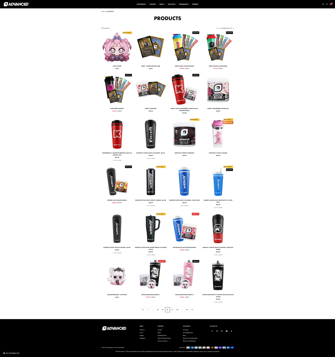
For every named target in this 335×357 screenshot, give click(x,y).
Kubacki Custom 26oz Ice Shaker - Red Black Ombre (218, 248)
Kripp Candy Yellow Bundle (184, 66)
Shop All (142, 330)
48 (177, 309)
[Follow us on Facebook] (212, 331)
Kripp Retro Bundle (117, 108)
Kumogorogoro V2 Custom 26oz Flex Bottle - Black (218, 296)
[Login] (327, 4)
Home (103, 11)
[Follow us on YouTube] (226, 331)
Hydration (142, 338)
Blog (184, 335)
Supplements (141, 4)
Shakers (152, 4)
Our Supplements (188, 332)
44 (158, 309)
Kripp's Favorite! (150, 108)
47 (172, 309)
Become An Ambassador (190, 338)
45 (162, 309)
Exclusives (171, 4)
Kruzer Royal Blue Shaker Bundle (184, 247)
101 (187, 309)
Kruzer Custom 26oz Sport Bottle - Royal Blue (218, 201)
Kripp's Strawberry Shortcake (218, 108)
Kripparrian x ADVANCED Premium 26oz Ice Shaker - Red (117, 154)
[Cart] (331, 4)
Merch (161, 4)
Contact (160, 330)
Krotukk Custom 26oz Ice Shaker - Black (150, 153)
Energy (142, 335)
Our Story (185, 330)
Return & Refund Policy (164, 338)
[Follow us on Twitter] (217, 331)
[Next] (191, 309)
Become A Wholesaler (189, 341)
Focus (141, 332)
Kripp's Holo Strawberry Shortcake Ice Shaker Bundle (184, 109)
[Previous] (143, 309)
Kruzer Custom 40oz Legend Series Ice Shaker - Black (150, 248)
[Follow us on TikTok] (231, 331)
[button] (11, 353)
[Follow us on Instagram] (221, 331)
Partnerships (183, 4)
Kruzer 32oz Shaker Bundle (117, 200)
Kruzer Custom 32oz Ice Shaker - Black (117, 247)
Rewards (195, 4)
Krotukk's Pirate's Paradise (184, 153)
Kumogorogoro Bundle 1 (151, 295)
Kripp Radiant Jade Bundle (218, 66)
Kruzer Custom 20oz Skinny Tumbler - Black (150, 200)
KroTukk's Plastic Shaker (218, 153)
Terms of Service (163, 341)
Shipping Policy (162, 335)
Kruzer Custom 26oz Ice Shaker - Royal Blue (184, 200)
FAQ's (159, 332)
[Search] (323, 4)
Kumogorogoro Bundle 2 (184, 295)
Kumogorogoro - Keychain (117, 295)
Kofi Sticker (117, 66)
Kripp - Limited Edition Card (150, 66)
